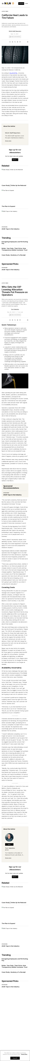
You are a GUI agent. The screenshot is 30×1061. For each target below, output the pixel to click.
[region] (15, 1056)
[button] (3, 3)
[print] (27, 42)
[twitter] (15, 42)
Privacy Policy (24, 1054)
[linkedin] (12, 42)
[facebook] (10, 42)
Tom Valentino (15, 309)
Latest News (5, 11)
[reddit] (17, 42)
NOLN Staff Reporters (15, 31)
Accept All (15, 1058)
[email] (20, 42)
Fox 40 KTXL (13, 73)
